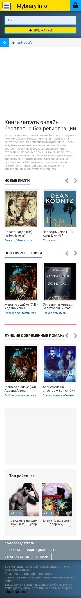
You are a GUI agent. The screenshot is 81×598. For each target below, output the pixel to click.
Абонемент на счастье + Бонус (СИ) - (59, 388)
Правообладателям (19, 543)
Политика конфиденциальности (30, 550)
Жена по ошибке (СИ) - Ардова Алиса (21, 306)
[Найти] (72, 20)
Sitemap (42, 556)
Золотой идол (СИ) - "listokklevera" (19, 233)
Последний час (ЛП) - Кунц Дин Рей (58, 233)
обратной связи (16, 592)
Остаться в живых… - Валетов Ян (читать (58, 306)
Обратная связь (16, 556)
